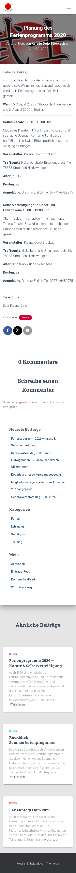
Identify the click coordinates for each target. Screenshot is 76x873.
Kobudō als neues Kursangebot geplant (37, 474)
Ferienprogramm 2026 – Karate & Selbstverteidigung (35, 663)
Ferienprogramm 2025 (29, 810)
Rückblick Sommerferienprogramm (32, 740)
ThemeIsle (52, 863)
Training (16, 542)
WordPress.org (21, 587)
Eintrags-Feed (20, 571)
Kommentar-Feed (23, 579)
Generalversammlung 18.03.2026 (33, 497)
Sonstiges (18, 534)
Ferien (25, 317)
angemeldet (23, 402)
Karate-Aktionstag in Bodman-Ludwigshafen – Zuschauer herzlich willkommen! (35, 460)
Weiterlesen (17, 704)
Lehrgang (17, 526)
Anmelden (18, 564)
